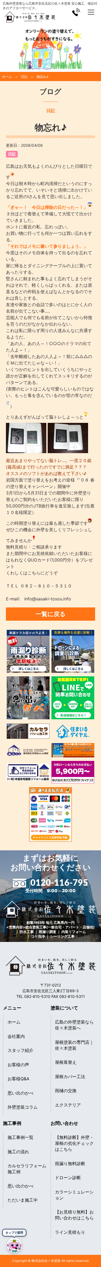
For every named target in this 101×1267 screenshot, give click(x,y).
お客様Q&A (18, 1078)
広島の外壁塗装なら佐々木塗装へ (74, 1025)
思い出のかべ (20, 1093)
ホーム (14, 1022)
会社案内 (16, 1036)
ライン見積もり (70, 1232)
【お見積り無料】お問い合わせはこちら (74, 1215)
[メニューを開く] (91, 12)
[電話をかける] (76, 12)
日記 (12, 154)
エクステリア (68, 1105)
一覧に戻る (51, 613)
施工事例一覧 (20, 1137)
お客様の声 (18, 1064)
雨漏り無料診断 (70, 1163)
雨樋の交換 (65, 1090)
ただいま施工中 (23, 1200)
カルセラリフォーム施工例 (27, 1168)
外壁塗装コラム (23, 1107)
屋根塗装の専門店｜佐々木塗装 (74, 1045)
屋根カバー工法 (70, 1076)
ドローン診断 (68, 1177)
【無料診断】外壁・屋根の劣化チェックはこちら (74, 1143)
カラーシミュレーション (74, 1195)
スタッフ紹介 (20, 1050)
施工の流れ (18, 1151)
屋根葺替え (65, 1062)
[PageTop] (95, 1249)
